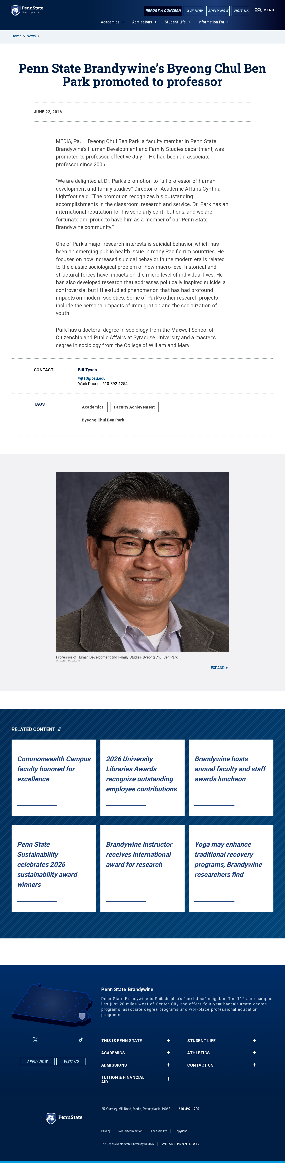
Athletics (198, 1053)
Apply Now (218, 11)
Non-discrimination (130, 1131)
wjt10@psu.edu (92, 378)
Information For (211, 22)
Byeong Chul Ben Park (103, 420)
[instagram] (46, 1039)
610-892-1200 (189, 1109)
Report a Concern (163, 10)
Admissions (142, 22)
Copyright (181, 1131)
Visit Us (240, 11)
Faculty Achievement (134, 407)
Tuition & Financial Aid (123, 1079)
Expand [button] (218, 668)
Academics (110, 22)
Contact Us (200, 1065)
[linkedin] (69, 1039)
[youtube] (58, 1039)
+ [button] (168, 1040)
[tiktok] (81, 1039)
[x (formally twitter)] (35, 1039)
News (31, 36)
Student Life (175, 22)
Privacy (105, 1131)
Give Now (194, 11)
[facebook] (25, 1039)
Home (16, 36)
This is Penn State (121, 1040)
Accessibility (159, 1131)
